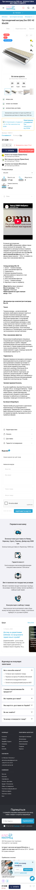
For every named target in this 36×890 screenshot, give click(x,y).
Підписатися (28, 821)
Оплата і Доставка (7, 781)
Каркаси (21, 749)
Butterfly (4, 749)
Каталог (18, 13)
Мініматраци (22, 739)
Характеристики (21, 28)
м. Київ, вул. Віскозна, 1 (8, 757)
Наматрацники (23, 744)
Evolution (4, 736)
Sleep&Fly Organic (6, 741)
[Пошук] (28, 8)
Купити (16, 887)
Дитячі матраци (23, 741)
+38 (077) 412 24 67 (7, 762)
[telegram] (7, 880)
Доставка (9, 438)
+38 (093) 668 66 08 (7, 765)
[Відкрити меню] (3, 8)
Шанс (3, 746)
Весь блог (31, 622)
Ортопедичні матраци (25, 736)
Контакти (4, 776)
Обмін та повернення (8, 786)
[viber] (3, 880)
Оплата (8, 434)
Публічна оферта (6, 791)
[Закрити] (33, 862)
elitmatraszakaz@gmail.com (9, 760)
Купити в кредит (27, 150)
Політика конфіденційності (9, 788)
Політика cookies (6, 793)
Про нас (4, 774)
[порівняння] (27, 35)
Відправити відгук (23, 511)
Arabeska (4, 744)
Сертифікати (5, 779)
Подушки (21, 746)
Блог (3, 796)
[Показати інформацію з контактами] (23, 8)
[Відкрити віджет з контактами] (32, 878)
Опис (8, 28)
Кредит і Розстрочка (7, 784)
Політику (17, 826)
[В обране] (31, 35)
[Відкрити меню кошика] (32, 8)
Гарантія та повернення (14, 443)
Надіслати (28, 869)
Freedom (4, 739)
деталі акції (23, 873)
